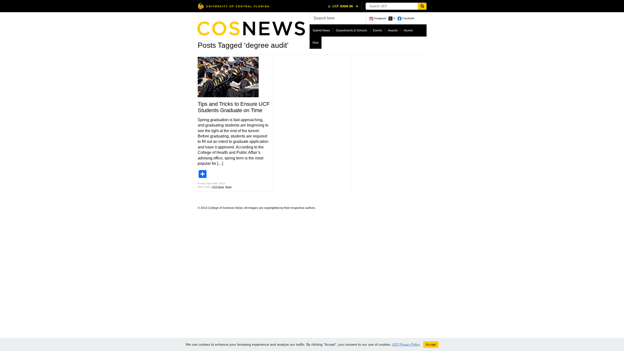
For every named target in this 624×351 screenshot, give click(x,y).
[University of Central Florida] (233, 6)
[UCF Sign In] (343, 6)
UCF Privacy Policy (406, 344)
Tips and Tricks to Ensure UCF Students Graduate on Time (234, 107)
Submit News (321, 30)
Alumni (408, 30)
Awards (393, 30)
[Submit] (422, 6)
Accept (431, 344)
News (228, 186)
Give (315, 42)
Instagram (380, 18)
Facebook (408, 18)
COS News (218, 186)
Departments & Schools (351, 30)
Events (377, 30)
